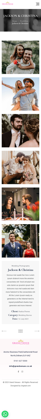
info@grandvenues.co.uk (20, 366)
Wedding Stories (25, 315)
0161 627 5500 (20, 361)
